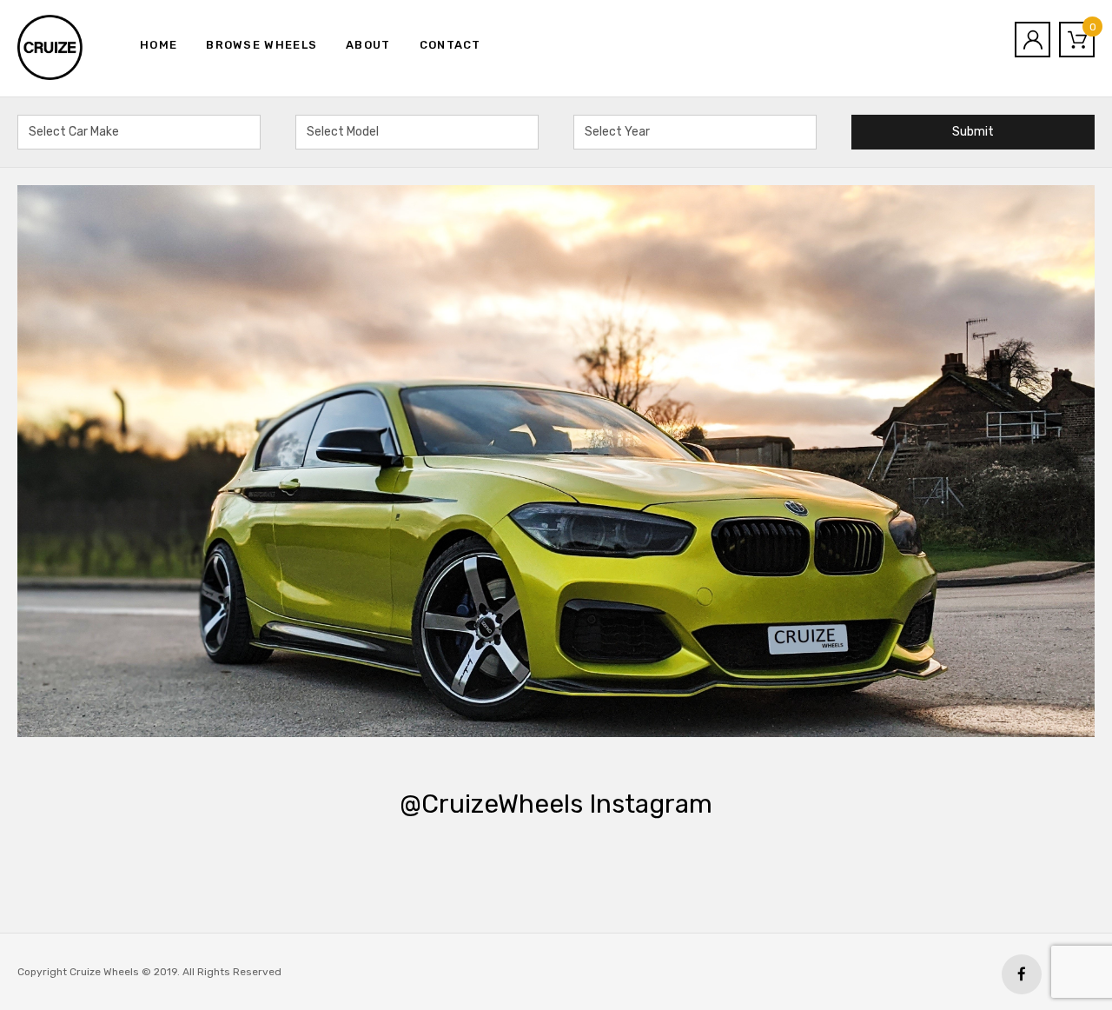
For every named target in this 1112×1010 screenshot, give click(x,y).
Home (158, 44)
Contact (450, 44)
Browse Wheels (261, 44)
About (368, 44)
